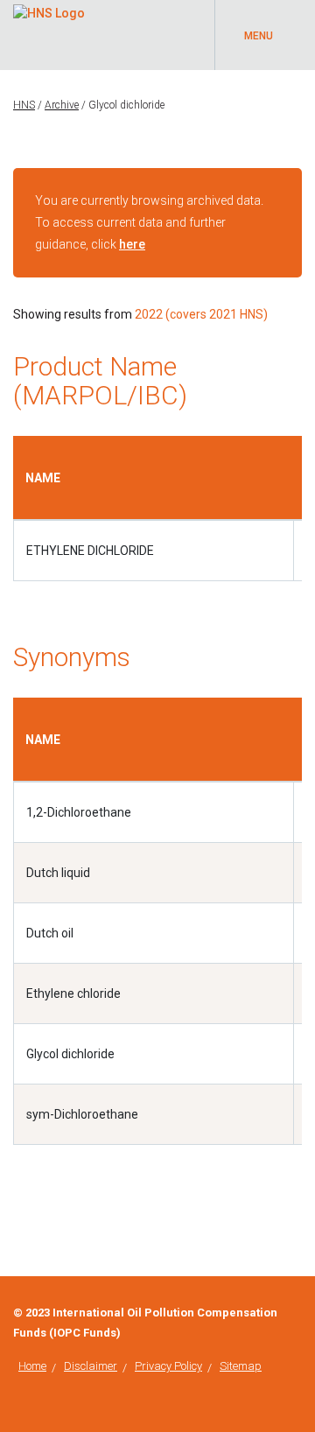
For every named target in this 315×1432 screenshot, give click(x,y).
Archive (62, 105)
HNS (24, 105)
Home (32, 1365)
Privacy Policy (168, 1365)
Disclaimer (90, 1365)
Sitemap (241, 1365)
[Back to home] (49, 11)
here (132, 244)
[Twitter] (297, 1313)
